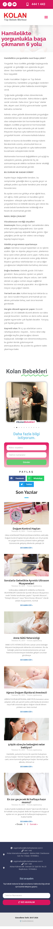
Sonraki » (34, 824)
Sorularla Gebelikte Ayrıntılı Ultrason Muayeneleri (26, 582)
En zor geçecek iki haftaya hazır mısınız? (26, 801)
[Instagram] (10, 4)
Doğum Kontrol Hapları (26, 528)
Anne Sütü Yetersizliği (26, 638)
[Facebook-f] (5, 4)
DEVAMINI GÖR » (26, 548)
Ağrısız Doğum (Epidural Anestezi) (26, 692)
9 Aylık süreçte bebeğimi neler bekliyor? (26, 746)
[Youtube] (15, 4)
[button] (46, 17)
